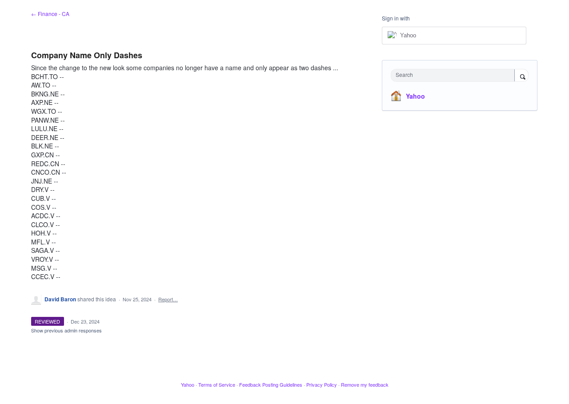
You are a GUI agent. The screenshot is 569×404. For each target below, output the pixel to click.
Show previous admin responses (66, 330)
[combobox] (455, 75)
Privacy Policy (321, 384)
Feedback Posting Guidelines (270, 384)
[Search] (521, 76)
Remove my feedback (365, 384)
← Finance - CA (50, 13)
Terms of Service (216, 384)
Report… (168, 299)
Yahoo (415, 96)
